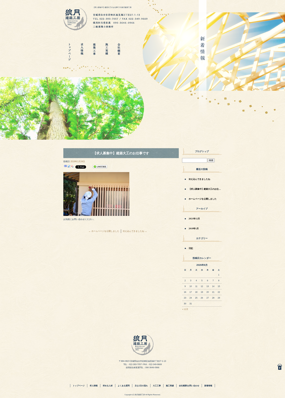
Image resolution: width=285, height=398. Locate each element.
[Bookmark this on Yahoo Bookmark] (72, 166)
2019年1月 (194, 228)
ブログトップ (202, 151)
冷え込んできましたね (135, 231)
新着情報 (208, 385)
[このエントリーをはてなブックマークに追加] (65, 166)
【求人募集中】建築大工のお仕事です (205, 189)
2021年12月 (194, 218)
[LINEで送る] (100, 166)
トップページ (69, 52)
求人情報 (82, 52)
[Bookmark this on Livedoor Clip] (69, 166)
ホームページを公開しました (104, 231)
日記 (191, 248)
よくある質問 (124, 385)
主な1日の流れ (141, 385)
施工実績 (106, 52)
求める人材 (108, 385)
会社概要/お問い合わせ (119, 52)
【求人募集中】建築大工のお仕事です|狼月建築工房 (112, 7)
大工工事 (94, 52)
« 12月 (185, 309)
